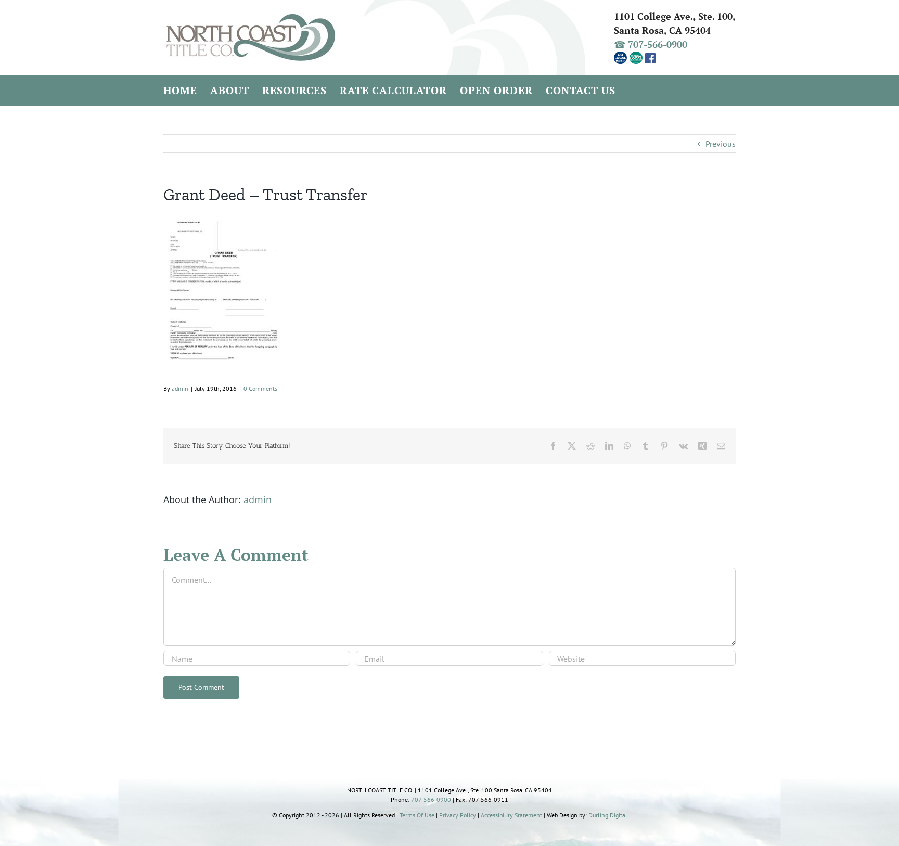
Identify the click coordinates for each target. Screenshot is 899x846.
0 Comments (260, 388)
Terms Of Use (417, 815)
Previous (720, 143)
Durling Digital (607, 815)
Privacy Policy (457, 815)
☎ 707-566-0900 (650, 44)
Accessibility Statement (511, 815)
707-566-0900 (431, 799)
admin (180, 388)
